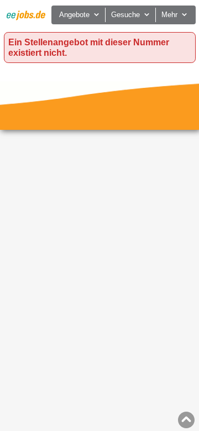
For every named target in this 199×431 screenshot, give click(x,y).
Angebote (74, 14)
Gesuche (125, 14)
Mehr (169, 14)
